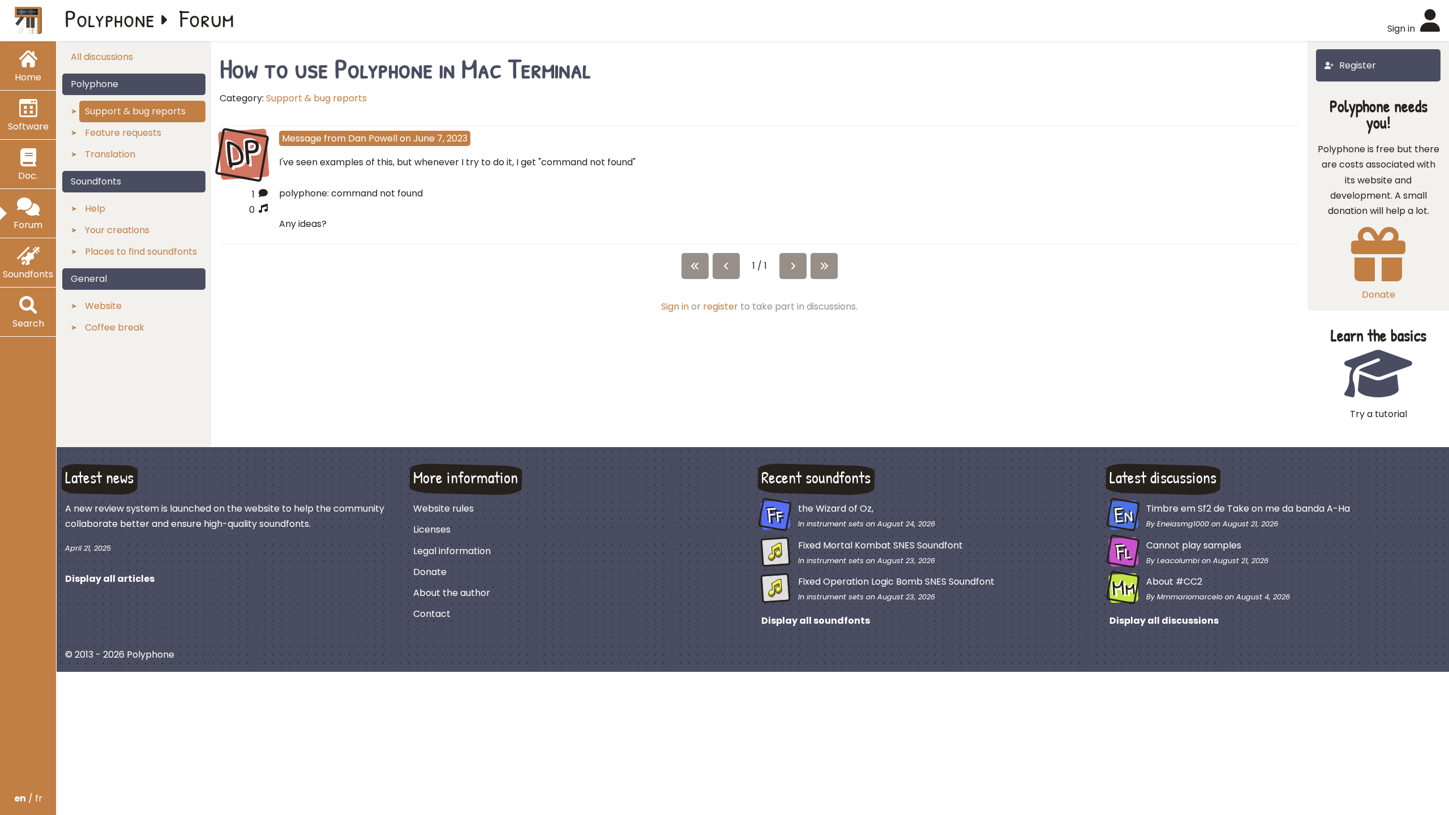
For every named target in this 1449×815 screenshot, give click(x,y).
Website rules (443, 508)
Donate (430, 571)
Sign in (675, 306)
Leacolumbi (1178, 560)
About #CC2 (1174, 581)
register (720, 306)
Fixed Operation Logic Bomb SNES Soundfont (896, 581)
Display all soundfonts (815, 620)
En (1123, 515)
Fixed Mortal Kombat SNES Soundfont (880, 545)
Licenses (432, 529)
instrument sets (835, 524)
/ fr (28, 798)
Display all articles (110, 578)
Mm (1124, 587)
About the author (451, 592)
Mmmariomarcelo (1190, 597)
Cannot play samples (1193, 545)
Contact (432, 613)
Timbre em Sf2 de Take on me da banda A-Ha (1248, 508)
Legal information (452, 550)
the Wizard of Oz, (835, 508)
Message (301, 138)
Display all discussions (1164, 620)
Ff (775, 515)
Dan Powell (372, 138)
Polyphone (110, 18)
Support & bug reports (316, 98)
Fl (1124, 551)
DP (243, 152)
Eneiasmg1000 (1183, 524)
